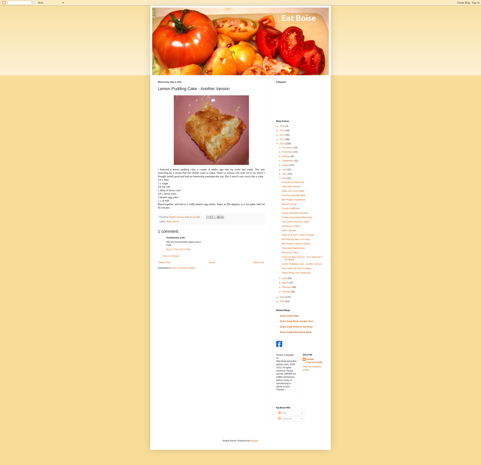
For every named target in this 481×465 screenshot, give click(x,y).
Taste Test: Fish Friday (293, 191)
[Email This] (208, 217)
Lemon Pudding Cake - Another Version (302, 264)
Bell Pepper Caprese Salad (296, 243)
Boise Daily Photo (289, 316)
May (284, 178)
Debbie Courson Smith (314, 361)
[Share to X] (215, 217)
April (284, 278)
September (288, 160)
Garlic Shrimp (289, 230)
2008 (282, 301)
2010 (282, 143)
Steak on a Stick (290, 252)
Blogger (254, 440)
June (285, 174)
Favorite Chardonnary (293, 182)
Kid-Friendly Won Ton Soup (296, 239)
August (286, 165)
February (287, 287)
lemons (176, 221)
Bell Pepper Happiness (294, 199)
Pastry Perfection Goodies (295, 213)
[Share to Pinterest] (222, 217)
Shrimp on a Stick (291, 226)
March (285, 282)
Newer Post (165, 262)
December (287, 147)
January (286, 291)
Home (212, 262)
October (286, 156)
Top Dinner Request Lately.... (296, 221)
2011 (282, 139)
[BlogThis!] (211, 217)
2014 (282, 126)
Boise (169, 221)
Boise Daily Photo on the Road (296, 326)
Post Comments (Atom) (183, 268)
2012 (282, 135)
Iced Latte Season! (291, 186)
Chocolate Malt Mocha (293, 248)
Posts (284, 413)
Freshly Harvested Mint (293, 195)
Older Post (258, 262)
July (284, 169)
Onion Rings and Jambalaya (296, 273)
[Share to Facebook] (219, 217)
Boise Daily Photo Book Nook (296, 332)
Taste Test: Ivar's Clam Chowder (298, 235)
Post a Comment (171, 256)
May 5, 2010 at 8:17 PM (178, 249)
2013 (282, 130)
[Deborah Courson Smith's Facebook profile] (279, 346)
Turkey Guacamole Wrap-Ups (297, 217)
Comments (286, 418)
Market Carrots (289, 204)
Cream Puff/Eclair (291, 208)
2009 (282, 297)
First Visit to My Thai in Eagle (296, 268)
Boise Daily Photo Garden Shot (296, 321)
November (287, 152)
